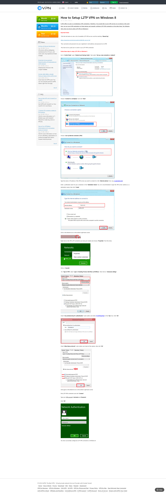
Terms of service (103, 491)
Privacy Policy (94, 488)
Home (40, 486)
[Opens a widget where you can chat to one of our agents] (159, 490)
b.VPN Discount (92, 491)
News (70, 486)
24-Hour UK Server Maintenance (46, 46)
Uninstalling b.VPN (71, 491)
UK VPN (70, 488)
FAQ (66, 486)
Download (61, 486)
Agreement (83, 486)
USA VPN (64, 488)
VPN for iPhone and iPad (81, 488)
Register (76, 486)
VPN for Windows (54, 488)
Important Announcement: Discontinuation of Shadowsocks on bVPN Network (47, 62)
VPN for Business (43, 488)
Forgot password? (124, 2)
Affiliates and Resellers (57, 491)
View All (55, 87)
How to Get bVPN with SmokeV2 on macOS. (47, 99)
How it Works (47, 486)
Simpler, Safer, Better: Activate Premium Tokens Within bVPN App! (47, 75)
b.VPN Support (81, 491)
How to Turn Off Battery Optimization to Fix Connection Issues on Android (46, 128)
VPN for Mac (103, 488)
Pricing (55, 486)
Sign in (114, 2)
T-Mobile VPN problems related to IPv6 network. (47, 111)
